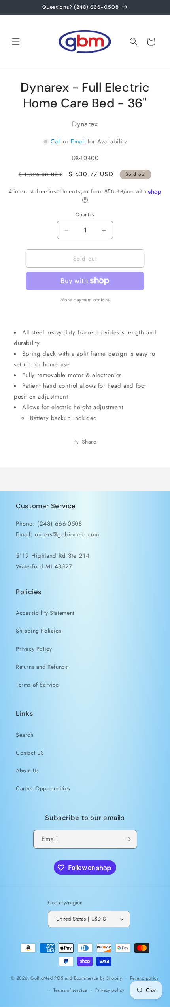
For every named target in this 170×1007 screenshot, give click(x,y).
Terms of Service (37, 684)
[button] (16, 41)
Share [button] (89, 442)
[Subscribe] (128, 839)
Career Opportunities (43, 788)
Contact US (30, 753)
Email (78, 141)
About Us (27, 770)
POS (58, 978)
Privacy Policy (34, 649)
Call (55, 141)
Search (25, 735)
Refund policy (144, 978)
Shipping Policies (38, 631)
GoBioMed (41, 978)
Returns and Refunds (42, 667)
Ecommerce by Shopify (98, 978)
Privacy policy (110, 990)
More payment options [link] (85, 299)
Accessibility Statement (45, 613)
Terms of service (70, 990)
